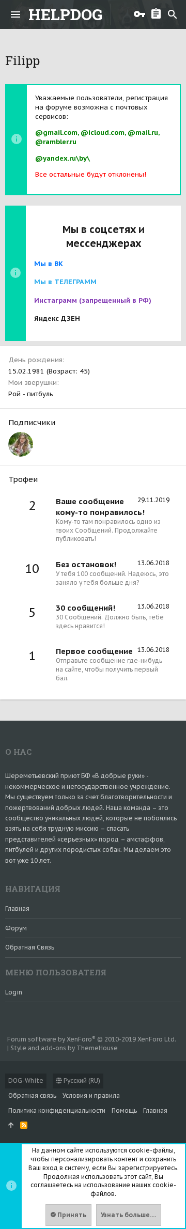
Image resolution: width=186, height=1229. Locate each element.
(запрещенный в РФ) (92, 300)
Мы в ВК (48, 263)
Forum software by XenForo (91, 1039)
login (13, 992)
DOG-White (25, 1080)
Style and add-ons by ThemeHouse (64, 1048)
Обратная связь (29, 947)
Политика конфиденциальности (56, 1110)
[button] (15, 14)
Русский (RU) (81, 1080)
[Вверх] (11, 1125)
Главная (17, 908)
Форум (16, 928)
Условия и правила (91, 1095)
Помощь (124, 1110)
